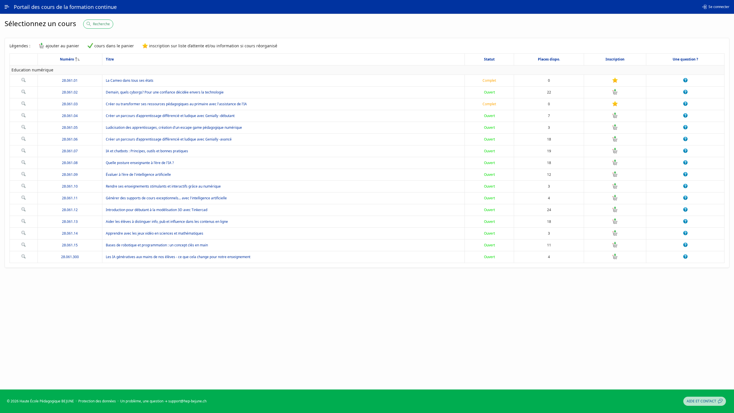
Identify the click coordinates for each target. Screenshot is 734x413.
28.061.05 (70, 127)
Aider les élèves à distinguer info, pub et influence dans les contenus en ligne (167, 221)
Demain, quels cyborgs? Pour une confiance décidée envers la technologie (165, 92)
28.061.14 (70, 233)
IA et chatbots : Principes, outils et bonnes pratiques (147, 151)
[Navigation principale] (6, 6)
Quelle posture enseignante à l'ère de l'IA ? (140, 162)
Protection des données (97, 401)
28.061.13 (70, 221)
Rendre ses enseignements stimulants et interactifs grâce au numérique (163, 186)
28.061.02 (70, 92)
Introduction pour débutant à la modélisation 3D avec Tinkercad (156, 209)
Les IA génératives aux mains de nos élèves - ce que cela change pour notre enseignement (178, 256)
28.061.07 (70, 151)
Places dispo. (549, 59)
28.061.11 (70, 198)
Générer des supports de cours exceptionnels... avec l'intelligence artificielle (166, 198)
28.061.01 (70, 80)
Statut (489, 59)
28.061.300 (70, 256)
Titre (110, 59)
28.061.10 (70, 186)
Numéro (67, 59)
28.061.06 (70, 139)
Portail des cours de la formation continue (65, 6)
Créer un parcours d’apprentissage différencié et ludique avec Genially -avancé (169, 139)
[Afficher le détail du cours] (23, 81)
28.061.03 (70, 104)
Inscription (615, 59)
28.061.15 (70, 245)
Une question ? (685, 59)
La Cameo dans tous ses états (129, 80)
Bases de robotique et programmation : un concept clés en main (157, 245)
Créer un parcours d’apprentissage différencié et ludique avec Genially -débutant (170, 115)
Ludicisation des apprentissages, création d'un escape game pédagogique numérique (174, 127)
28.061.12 (70, 209)
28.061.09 (70, 174)
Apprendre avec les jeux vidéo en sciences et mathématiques (154, 233)
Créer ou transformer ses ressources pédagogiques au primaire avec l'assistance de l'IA (176, 104)
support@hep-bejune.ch (187, 401)
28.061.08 (70, 162)
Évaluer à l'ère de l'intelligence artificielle (138, 174)
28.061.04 (70, 115)
